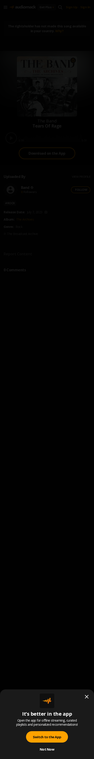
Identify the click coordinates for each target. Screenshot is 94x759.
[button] (47, 379)
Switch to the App (47, 737)
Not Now (47, 749)
